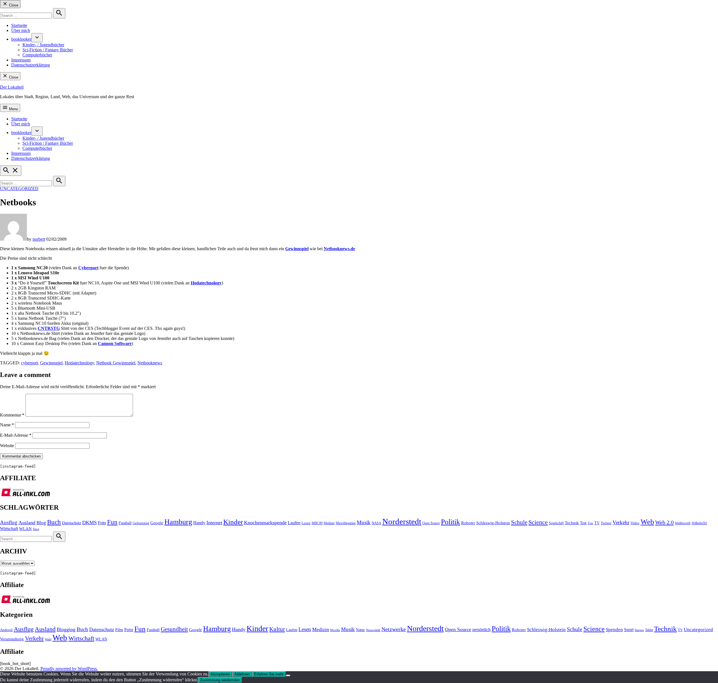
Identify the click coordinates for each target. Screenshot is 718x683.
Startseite (19, 25)
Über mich (20, 30)
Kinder (233, 522)
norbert (39, 239)
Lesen (306, 523)
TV (597, 523)
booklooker (21, 39)
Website (7, 445)
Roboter (468, 523)
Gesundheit (174, 629)
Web (647, 522)
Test (583, 523)
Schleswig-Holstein (493, 523)
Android (6, 630)
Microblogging (346, 523)
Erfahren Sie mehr (269, 674)
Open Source (431, 523)
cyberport (29, 362)
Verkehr (621, 522)
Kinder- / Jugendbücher (43, 44)
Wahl (48, 639)
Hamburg (178, 522)
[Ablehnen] (288, 675)
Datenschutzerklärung (30, 65)
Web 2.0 (664, 522)
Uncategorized (19, 188)
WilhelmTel (699, 523)
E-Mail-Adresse (15, 435)
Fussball (125, 523)
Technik (572, 523)
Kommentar (12, 415)
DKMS (89, 522)
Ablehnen (242, 674)
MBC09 (317, 523)
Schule (519, 522)
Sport (629, 629)
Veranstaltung (12, 639)
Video (634, 523)
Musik (363, 522)
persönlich (481, 629)
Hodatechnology (79, 362)
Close (13, 5)
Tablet (649, 630)
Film (119, 629)
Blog (41, 522)
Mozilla (335, 630)
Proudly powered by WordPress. (69, 668)
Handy (199, 522)
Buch (54, 522)
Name (7, 424)
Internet (214, 522)
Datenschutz (71, 523)
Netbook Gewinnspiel (115, 362)
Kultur (277, 629)
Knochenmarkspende (265, 522)
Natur (360, 630)
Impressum (21, 60)
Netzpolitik (373, 630)
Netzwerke (393, 629)
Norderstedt (401, 521)
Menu (13, 109)
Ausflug (8, 522)
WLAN (25, 528)
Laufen (294, 522)
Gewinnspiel (51, 362)
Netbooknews (149, 362)
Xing (36, 529)
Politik (450, 522)
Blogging (66, 629)
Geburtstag (141, 523)
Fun (112, 522)
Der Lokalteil (12, 87)
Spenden (614, 629)
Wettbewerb (683, 523)
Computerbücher (37, 54)
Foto (102, 522)
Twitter (606, 523)
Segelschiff (556, 523)
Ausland (27, 522)
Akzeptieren (220, 674)
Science (538, 522)
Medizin (329, 523)
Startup (639, 630)
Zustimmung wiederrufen (220, 680)
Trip (590, 523)
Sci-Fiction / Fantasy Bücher (47, 49)
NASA (376, 523)
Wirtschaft (9, 528)
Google (156, 523)
